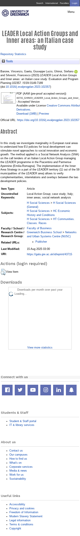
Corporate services (21, 466)
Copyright (15, 528)
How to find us (18, 458)
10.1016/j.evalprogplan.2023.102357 (28, 86)
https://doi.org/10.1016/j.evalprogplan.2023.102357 (48, 120)
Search (39, 3)
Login (74, 3)
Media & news (18, 470)
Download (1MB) (26, 113)
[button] (3, 272)
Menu (71, 11)
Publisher (41, 241)
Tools (9, 61)
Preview (44, 113)
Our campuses (18, 454)
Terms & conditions (21, 524)
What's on (15, 462)
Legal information (20, 520)
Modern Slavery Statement (25, 516)
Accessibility (17, 504)
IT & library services (21, 425)
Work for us (16, 474)
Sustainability (17, 478)
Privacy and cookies (22, 508)
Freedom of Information (23, 512)
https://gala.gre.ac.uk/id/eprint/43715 (49, 254)
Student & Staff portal (22, 421)
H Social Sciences (38, 202)
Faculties (64, 3)
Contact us (16, 450)
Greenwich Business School (44, 232)
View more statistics (39, 347)
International (51, 3)
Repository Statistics (13, 54)
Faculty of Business (39, 228)
